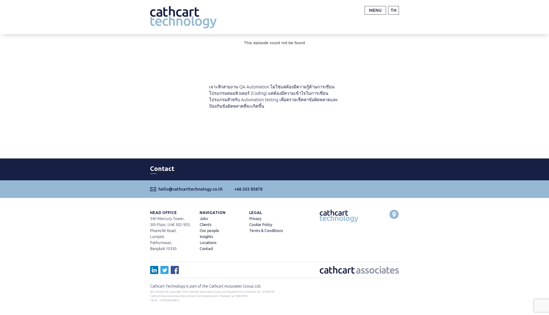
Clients (205, 224)
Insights (206, 236)
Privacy (255, 218)
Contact (206, 248)
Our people (209, 230)
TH (394, 10)
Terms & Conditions (266, 230)
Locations (208, 242)
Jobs (204, 218)
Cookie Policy (260, 224)
